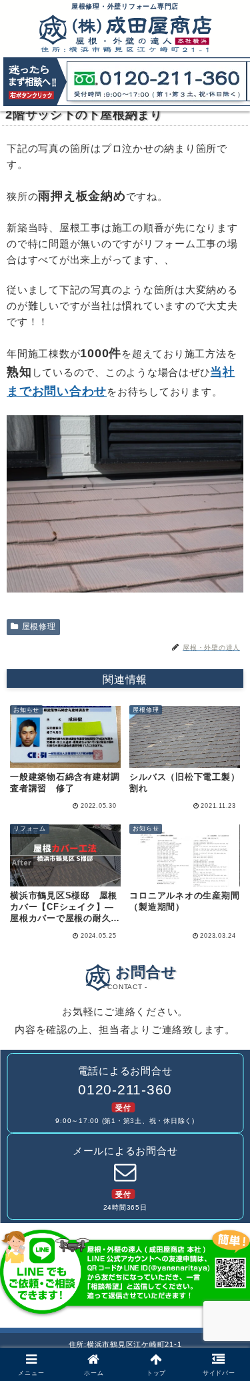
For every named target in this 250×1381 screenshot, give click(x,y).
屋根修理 (39, 626)
